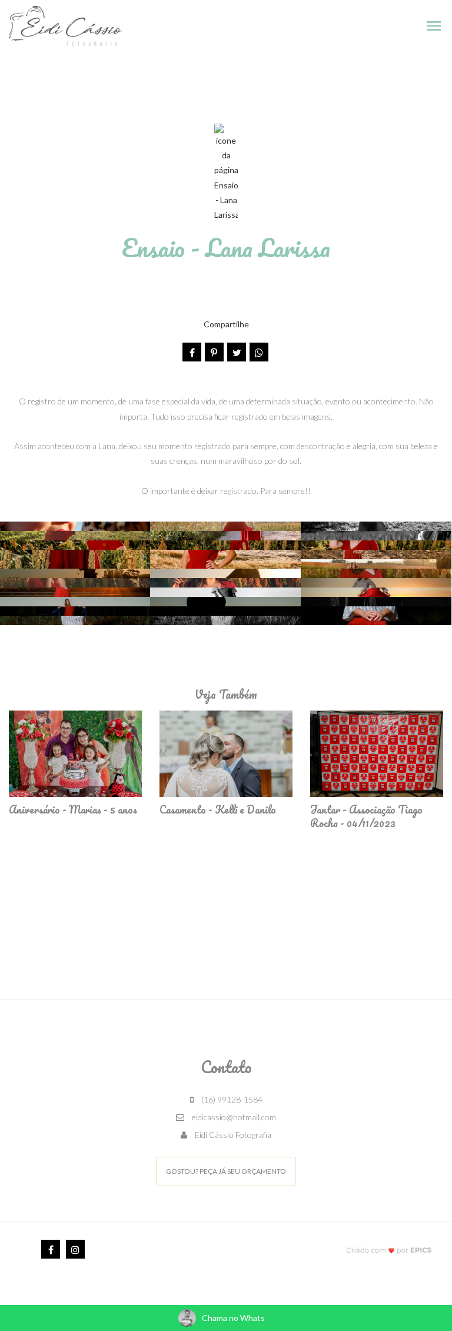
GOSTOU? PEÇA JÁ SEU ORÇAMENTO (226, 1171)
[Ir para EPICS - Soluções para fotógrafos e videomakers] (389, 1250)
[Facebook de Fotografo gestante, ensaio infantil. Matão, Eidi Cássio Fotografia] (50, 1249)
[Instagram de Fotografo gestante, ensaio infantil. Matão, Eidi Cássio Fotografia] (75, 1249)
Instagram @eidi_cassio (226, 942)
